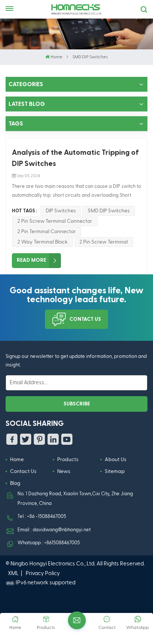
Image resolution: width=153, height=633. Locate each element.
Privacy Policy (43, 573)
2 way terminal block (42, 242)
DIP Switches (61, 210)
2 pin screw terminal (103, 242)
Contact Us (85, 319)
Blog (15, 483)
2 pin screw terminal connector (54, 221)
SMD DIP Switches (109, 210)
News (63, 471)
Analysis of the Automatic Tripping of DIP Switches (75, 158)
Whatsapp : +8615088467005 (48, 543)
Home (56, 57)
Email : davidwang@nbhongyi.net (54, 530)
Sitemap (115, 471)
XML (13, 573)
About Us (115, 459)
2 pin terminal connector (46, 231)
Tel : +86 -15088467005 (41, 516)
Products (67, 459)
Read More (31, 260)
